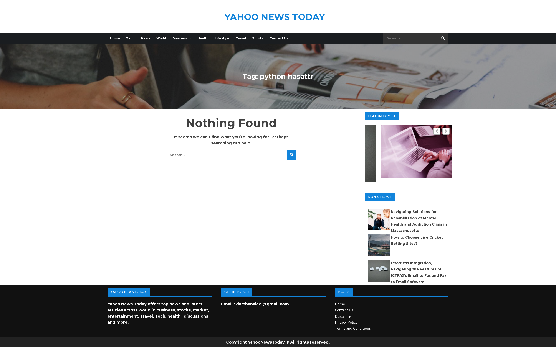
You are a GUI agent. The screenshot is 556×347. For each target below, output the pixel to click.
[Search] (443, 38)
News (145, 38)
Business (179, 38)
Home (115, 38)
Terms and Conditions (353, 328)
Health (202, 38)
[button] (446, 131)
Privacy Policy (346, 322)
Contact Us (279, 38)
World (161, 38)
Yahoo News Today (275, 16)
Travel (241, 38)
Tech (130, 38)
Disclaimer (343, 316)
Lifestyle (222, 38)
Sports (257, 38)
